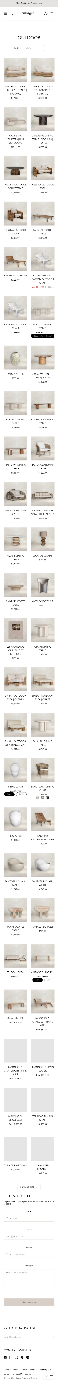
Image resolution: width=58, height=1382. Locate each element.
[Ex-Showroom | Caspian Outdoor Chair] (42, 259)
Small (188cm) (12, 1025)
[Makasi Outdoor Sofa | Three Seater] (42, 494)
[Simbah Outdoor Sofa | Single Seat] (15, 725)
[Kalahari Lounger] (15, 259)
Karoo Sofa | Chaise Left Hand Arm (42, 1022)
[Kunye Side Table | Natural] (42, 1367)
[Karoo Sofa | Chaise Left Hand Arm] (42, 1002)
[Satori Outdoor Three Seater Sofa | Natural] (15, 70)
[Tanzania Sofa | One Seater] (15, 1194)
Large (21, 794)
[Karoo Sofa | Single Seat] (15, 1100)
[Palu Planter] (15, 357)
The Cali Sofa (15, 972)
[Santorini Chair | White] (42, 865)
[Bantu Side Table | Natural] (42, 1238)
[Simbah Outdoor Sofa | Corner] (15, 679)
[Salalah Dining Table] (42, 725)
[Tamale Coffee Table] (15, 910)
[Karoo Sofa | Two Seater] (42, 1050)
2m (48, 980)
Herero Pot (15, 835)
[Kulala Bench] (15, 1002)
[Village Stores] (28, 13)
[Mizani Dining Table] (15, 539)
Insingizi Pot (15, 786)
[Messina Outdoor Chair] (15, 213)
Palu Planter (15, 374)
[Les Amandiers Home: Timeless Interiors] (15, 630)
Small (9, 794)
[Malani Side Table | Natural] (15, 1238)
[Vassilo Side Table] (42, 585)
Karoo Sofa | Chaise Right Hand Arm (15, 1071)
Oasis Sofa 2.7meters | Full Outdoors (15, 139)
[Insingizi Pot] (15, 770)
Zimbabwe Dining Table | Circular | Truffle (42, 139)
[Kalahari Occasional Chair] (42, 819)
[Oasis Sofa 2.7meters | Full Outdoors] (15, 119)
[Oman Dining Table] (42, 630)
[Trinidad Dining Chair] (42, 1100)
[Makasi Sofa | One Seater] (15, 494)
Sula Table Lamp (42, 555)
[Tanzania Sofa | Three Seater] (42, 1194)
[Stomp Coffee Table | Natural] (15, 1367)
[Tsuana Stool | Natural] (15, 1324)
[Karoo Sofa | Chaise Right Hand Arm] (15, 1050)
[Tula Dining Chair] (15, 1149)
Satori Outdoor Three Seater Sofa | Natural (15, 90)
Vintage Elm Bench (42, 972)
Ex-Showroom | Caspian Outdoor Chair (43, 279)
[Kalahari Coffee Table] (42, 213)
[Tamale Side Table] (42, 910)
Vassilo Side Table (42, 601)
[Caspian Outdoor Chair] (15, 308)
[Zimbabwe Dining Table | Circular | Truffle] (42, 119)
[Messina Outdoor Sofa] (42, 168)
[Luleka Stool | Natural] (42, 1324)
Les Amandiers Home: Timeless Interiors (15, 650)
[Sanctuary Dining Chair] (42, 770)
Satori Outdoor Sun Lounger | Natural (42, 90)
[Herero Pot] (15, 819)
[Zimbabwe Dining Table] (15, 448)
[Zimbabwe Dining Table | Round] (42, 357)
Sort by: (17, 48)
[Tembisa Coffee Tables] (15, 1281)
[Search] (11, 13)
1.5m (38, 980)
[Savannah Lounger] (42, 1149)
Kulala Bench (15, 1018)
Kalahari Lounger (15, 275)
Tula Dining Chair (15, 1165)
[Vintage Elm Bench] (42, 956)
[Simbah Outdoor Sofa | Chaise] (42, 679)
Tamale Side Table (42, 926)
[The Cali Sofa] (15, 956)
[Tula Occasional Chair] (42, 448)
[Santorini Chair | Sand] (15, 865)
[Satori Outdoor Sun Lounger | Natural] (42, 70)
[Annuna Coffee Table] (15, 585)
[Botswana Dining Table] (42, 403)
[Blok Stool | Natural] (42, 1281)
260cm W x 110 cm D (43, 336)
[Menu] (5, 13)
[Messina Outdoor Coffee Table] (15, 168)
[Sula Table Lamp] (42, 539)
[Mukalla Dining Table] (42, 308)
